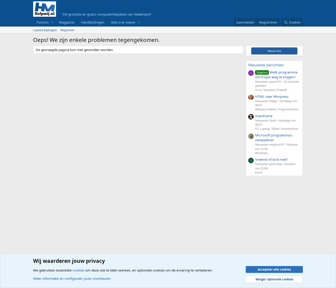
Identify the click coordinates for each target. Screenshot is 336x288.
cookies (78, 270)
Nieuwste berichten (266, 65)
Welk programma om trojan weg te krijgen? (276, 74)
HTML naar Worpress (271, 96)
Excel (258, 172)
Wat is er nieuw (123, 22)
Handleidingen (92, 22)
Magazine (66, 22)
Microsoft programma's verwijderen (273, 137)
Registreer (68, 30)
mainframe (263, 116)
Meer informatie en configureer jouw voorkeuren (72, 278)
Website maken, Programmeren (277, 109)
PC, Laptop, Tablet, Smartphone (276, 129)
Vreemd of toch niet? (271, 159)
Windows (261, 153)
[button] (52, 22)
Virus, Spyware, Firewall (271, 90)
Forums (43, 22)
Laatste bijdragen (45, 30)
